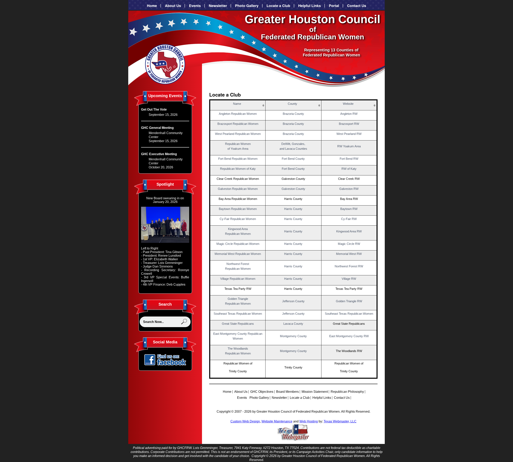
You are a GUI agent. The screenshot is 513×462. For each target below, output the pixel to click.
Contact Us (356, 5)
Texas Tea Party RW (348, 288)
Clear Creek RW (349, 178)
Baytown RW (348, 209)
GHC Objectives (261, 391)
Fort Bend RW (349, 158)
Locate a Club (278, 5)
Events (195, 5)
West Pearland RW (349, 133)
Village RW (349, 278)
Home (152, 5)
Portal (334, 5)
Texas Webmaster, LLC (340, 421)
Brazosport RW (349, 123)
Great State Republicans (349, 323)
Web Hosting (308, 421)
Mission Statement (315, 391)
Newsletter (218, 5)
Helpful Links (309, 5)
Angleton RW (348, 113)
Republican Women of (348, 363)
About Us (173, 5)
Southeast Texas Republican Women (349, 313)
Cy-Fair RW (349, 219)
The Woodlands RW (349, 351)
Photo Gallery (247, 5)
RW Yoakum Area (349, 146)
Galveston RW (348, 188)
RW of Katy (348, 168)
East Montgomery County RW (349, 336)
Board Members (287, 391)
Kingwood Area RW (349, 231)
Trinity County (349, 371)
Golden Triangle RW (349, 301)
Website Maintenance (277, 421)
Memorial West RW (349, 253)
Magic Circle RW (349, 243)
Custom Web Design (245, 421)
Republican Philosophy (347, 391)
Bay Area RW (349, 198)
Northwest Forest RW (349, 266)
